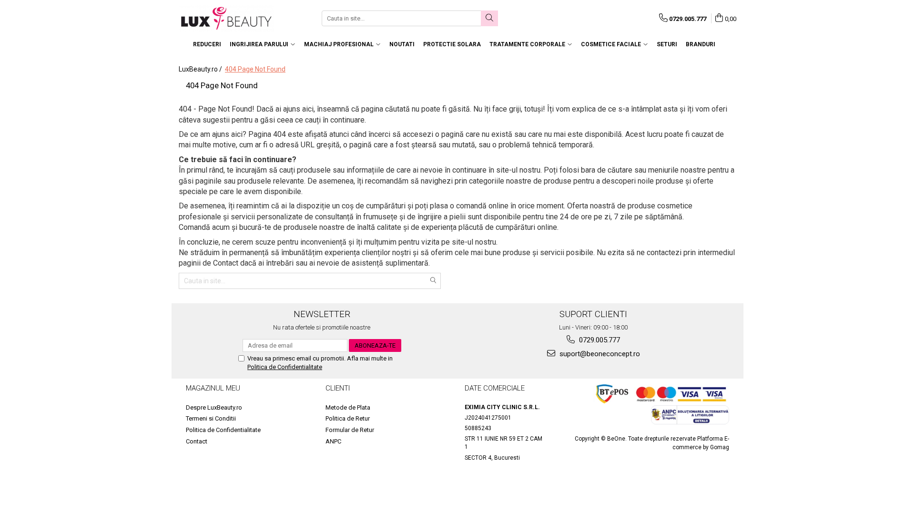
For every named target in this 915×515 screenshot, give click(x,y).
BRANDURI (700, 44)
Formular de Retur (349, 429)
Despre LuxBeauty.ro (214, 407)
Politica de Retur (347, 418)
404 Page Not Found (255, 69)
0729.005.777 (598, 340)
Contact (196, 441)
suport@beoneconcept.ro (599, 354)
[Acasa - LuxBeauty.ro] (226, 18)
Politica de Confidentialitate (284, 367)
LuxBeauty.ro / (201, 69)
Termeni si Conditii (211, 418)
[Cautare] (489, 18)
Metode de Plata (347, 407)
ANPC (333, 441)
